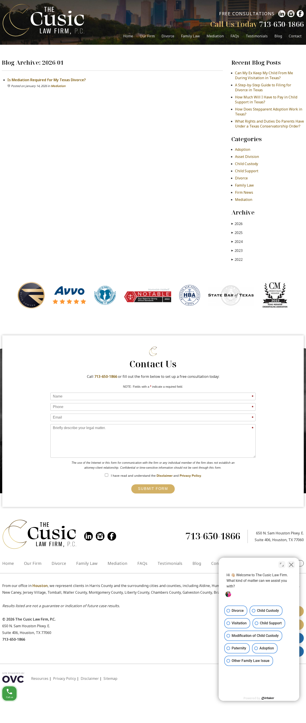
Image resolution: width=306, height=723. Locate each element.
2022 (237, 259)
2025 (237, 232)
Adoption (242, 149)
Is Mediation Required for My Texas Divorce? (46, 79)
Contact (295, 36)
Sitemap (110, 678)
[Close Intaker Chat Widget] (291, 564)
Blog (278, 36)
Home (128, 36)
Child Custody (246, 163)
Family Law (190, 36)
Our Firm (147, 36)
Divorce (168, 36)
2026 (237, 223)
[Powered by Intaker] (268, 698)
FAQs (235, 36)
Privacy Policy (190, 475)
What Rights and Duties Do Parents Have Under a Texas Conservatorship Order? (269, 124)
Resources (39, 678)
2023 (237, 250)
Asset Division (247, 156)
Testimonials (257, 36)
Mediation (215, 36)
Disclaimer (164, 475)
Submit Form (153, 489)
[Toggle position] (281, 564)
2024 (237, 241)
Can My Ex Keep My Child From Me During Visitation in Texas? (264, 75)
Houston (40, 585)
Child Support (246, 170)
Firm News (244, 192)
